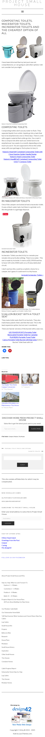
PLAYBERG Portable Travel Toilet (22, 337)
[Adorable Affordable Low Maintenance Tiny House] (10, 397)
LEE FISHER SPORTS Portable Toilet (22, 332)
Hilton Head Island (9, 538)
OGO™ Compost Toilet (22, 162)
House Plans (5, 640)
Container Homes (7, 661)
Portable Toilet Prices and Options (18, 448)
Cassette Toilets (27, 385)
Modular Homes (7, 683)
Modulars (5, 644)
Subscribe (36, 429)
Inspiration (5, 651)
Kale (14, 734)
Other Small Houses (8, 654)
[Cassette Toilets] (30, 379)
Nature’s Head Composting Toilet (22, 157)
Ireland (4, 543)
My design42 (6, 548)
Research (4, 636)
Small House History (8, 647)
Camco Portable (9, 340)
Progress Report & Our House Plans (13, 599)
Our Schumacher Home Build (11, 612)
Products (16, 436)
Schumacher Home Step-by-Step (12, 672)
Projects (4, 629)
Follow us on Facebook (13, 557)
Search (22, 464)
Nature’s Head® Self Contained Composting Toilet (23, 159)
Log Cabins (5, 622)
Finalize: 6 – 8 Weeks (10, 592)
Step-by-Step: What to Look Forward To (15, 583)
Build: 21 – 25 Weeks (10, 596)
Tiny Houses (22, 436)
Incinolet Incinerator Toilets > (32, 275)
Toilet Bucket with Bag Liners (26, 340)
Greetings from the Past (11, 540)
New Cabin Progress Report (11, 501)
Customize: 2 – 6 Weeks (11, 589)
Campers (11, 436)
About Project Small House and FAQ (13, 576)
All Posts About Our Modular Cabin (14, 498)
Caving (4, 545)
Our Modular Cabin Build (9, 609)
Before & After (6, 633)
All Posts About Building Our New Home (16, 602)
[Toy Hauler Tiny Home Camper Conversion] (10, 379)
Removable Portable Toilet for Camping (22, 335)
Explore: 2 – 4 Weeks (10, 585)
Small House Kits (7, 626)
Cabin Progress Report (9, 668)
